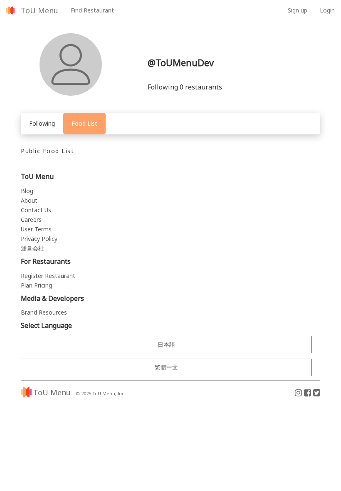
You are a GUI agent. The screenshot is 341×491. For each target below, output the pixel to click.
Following (42, 123)
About (29, 200)
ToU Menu (39, 10)
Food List (84, 123)
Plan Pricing (36, 285)
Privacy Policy (39, 239)
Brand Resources (44, 312)
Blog (27, 191)
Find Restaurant (92, 10)
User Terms (36, 229)
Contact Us (36, 210)
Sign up (297, 10)
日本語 (166, 344)
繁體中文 (166, 367)
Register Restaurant (48, 276)
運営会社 (32, 248)
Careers (31, 219)
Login (327, 10)
